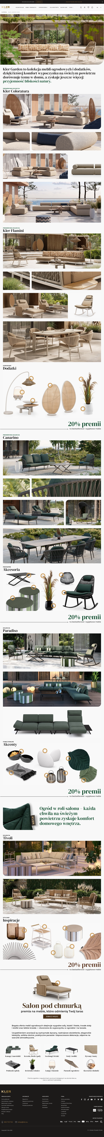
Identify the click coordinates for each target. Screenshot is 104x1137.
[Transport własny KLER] (100, 1110)
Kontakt (63, 1115)
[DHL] (94, 1110)
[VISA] (78, 1121)
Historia (63, 1101)
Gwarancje (25, 1103)
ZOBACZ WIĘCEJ (52, 1016)
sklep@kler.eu (23, 1122)
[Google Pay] (91, 1121)
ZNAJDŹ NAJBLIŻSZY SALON (74, 1)
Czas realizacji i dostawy (7, 1101)
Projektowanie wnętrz (6, 1109)
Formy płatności (5, 1099)
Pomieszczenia (43, 7)
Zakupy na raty (5, 1107)
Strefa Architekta (65, 1107)
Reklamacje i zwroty (6, 1103)
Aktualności (64, 1105)
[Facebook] (81, 1099)
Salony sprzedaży (65, 1099)
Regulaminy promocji (27, 1101)
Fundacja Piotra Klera (66, 1103)
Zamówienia (45, 1101)
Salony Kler (63, 7)
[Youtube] (92, 1099)
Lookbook (63, 1111)
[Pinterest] (95, 1099)
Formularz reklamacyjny (7, 1105)
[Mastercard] (83, 1121)
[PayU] (65, 1121)
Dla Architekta (54, 7)
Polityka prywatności (27, 1105)
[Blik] (61, 1121)
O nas (70, 7)
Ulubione (44, 1105)
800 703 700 (8, 1122)
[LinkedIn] (102, 1099)
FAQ (2, 1113)
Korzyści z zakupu (5, 1111)
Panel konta (45, 1099)
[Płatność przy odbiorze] (101, 1121)
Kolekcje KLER (20, 7)
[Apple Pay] (87, 1121)
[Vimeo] (98, 1099)
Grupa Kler (63, 1113)
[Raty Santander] (72, 1121)
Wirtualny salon (65, 1109)
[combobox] (98, 7)
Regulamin (25, 1099)
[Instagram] (85, 1099)
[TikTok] (88, 1099)
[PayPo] (96, 1121)
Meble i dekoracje (31, 7)
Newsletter (45, 1107)
